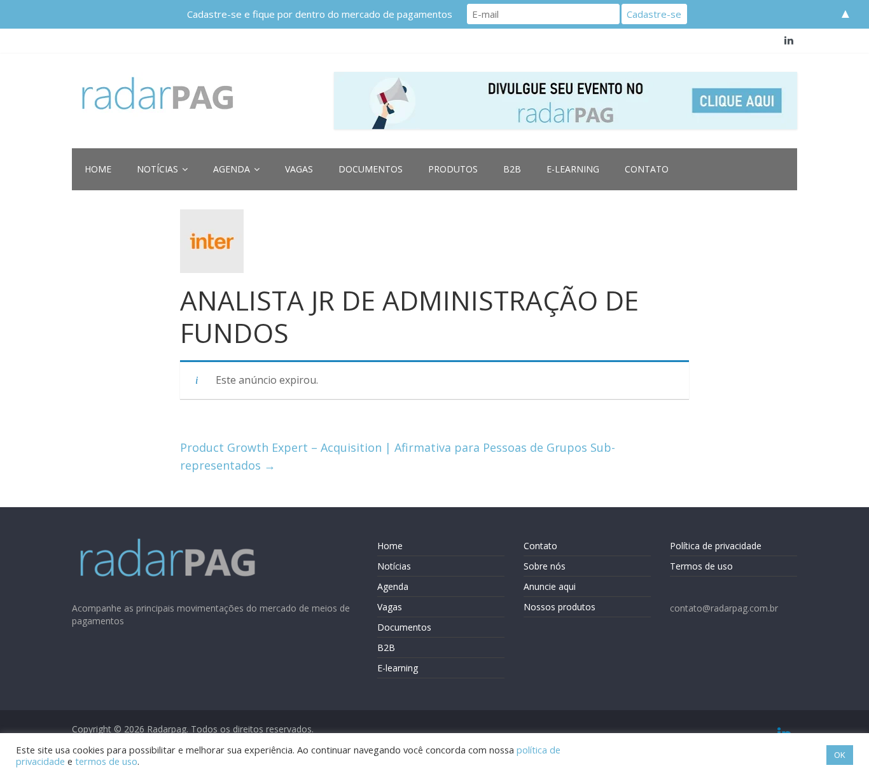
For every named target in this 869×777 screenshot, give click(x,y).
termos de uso (106, 761)
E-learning (572, 169)
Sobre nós (545, 566)
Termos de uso (701, 566)
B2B (512, 169)
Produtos (453, 169)
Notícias (157, 169)
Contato (647, 169)
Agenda (231, 169)
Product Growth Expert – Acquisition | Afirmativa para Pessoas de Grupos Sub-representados (397, 456)
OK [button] (839, 754)
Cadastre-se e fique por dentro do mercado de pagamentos (319, 14)
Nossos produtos (559, 607)
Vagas (299, 169)
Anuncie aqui (550, 586)
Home (98, 169)
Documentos (370, 169)
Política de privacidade (715, 546)
